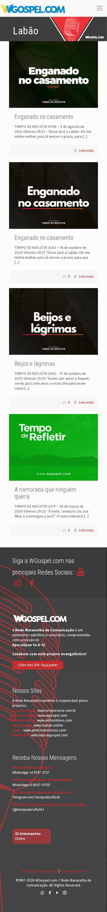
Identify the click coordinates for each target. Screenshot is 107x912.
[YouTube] (57, 892)
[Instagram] (64, 892)
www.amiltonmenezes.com (44, 730)
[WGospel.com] (33, 8)
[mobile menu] (99, 8)
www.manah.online (48, 725)
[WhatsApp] (42, 892)
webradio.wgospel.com (49, 735)
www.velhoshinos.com (54, 720)
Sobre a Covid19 (73, 871)
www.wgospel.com (52, 715)
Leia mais (86, 150)
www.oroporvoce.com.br (56, 710)
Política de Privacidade (39, 871)
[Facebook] (50, 892)
